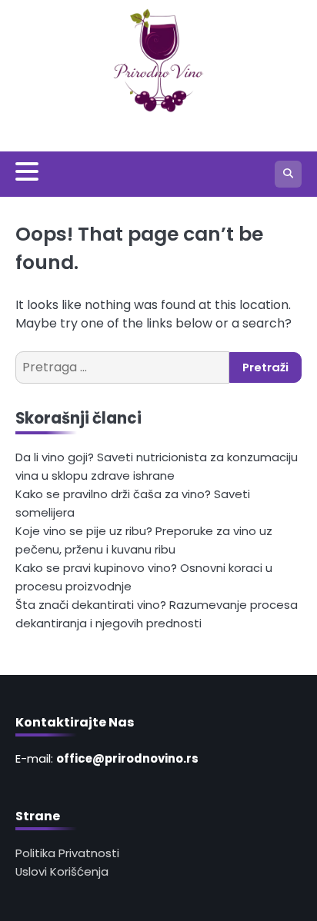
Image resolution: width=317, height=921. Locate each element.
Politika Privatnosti (67, 853)
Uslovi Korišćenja (61, 871)
